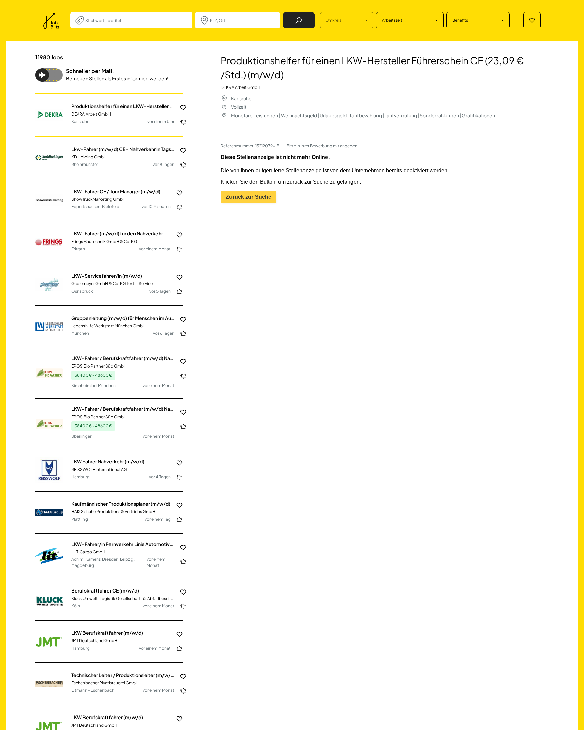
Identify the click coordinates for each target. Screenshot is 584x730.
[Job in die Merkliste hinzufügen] (180, 108)
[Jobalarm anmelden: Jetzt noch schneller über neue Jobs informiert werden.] (180, 122)
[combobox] (136, 20)
